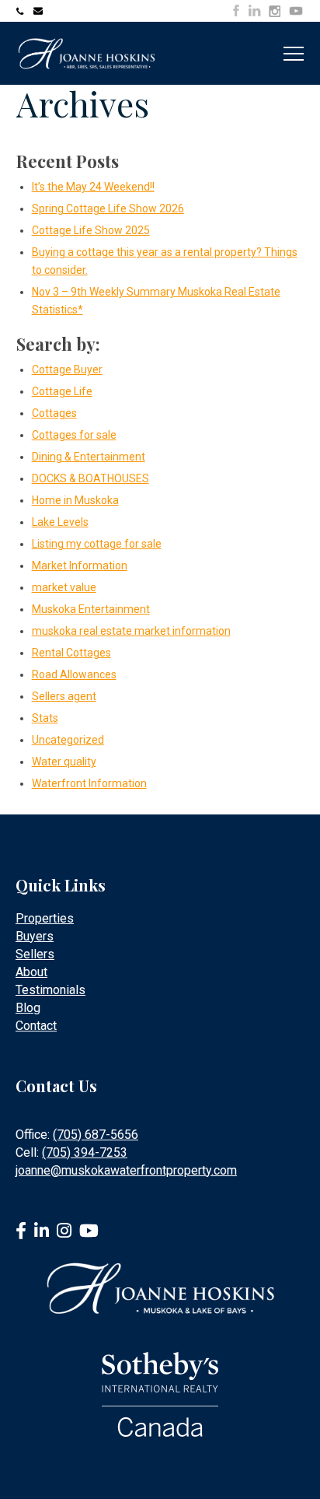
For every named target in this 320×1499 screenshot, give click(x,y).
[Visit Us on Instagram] (274, 11)
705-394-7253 (22, 11)
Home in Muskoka (75, 500)
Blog (28, 1007)
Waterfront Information (89, 783)
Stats (45, 718)
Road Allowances (74, 674)
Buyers (35, 936)
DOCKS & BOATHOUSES (90, 478)
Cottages (54, 413)
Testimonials (50, 989)
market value (64, 587)
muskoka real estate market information (131, 631)
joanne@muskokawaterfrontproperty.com (39, 11)
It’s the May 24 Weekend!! (93, 186)
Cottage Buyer (67, 369)
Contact (36, 1025)
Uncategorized (68, 740)
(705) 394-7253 (84, 1152)
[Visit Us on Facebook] (236, 10)
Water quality (64, 761)
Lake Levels (60, 522)
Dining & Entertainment (88, 456)
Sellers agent (64, 696)
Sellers (35, 954)
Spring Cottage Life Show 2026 (108, 208)
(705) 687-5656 (95, 1134)
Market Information (79, 565)
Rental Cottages (71, 652)
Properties (45, 918)
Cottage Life (62, 391)
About (31, 972)
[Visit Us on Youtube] (296, 13)
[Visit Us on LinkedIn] (255, 10)
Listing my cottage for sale (97, 544)
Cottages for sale (74, 435)
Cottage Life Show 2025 (91, 230)
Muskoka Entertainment (91, 609)
